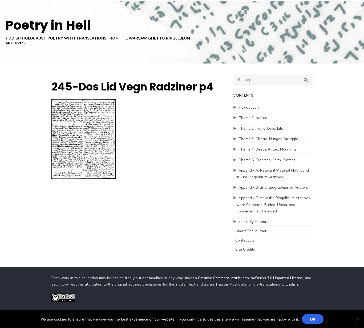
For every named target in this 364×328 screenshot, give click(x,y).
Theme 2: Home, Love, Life (260, 128)
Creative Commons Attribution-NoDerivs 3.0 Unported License (250, 277)
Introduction (248, 107)
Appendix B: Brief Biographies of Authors (273, 187)
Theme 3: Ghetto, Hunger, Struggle (268, 138)
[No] (357, 319)
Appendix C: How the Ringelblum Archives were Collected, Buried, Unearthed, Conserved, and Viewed (273, 204)
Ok (313, 319)
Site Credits (245, 249)
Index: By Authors (253, 221)
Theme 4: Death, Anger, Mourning (267, 149)
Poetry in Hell (48, 25)
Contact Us (244, 240)
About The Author (250, 231)
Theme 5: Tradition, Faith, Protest (266, 160)
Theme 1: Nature (252, 117)
